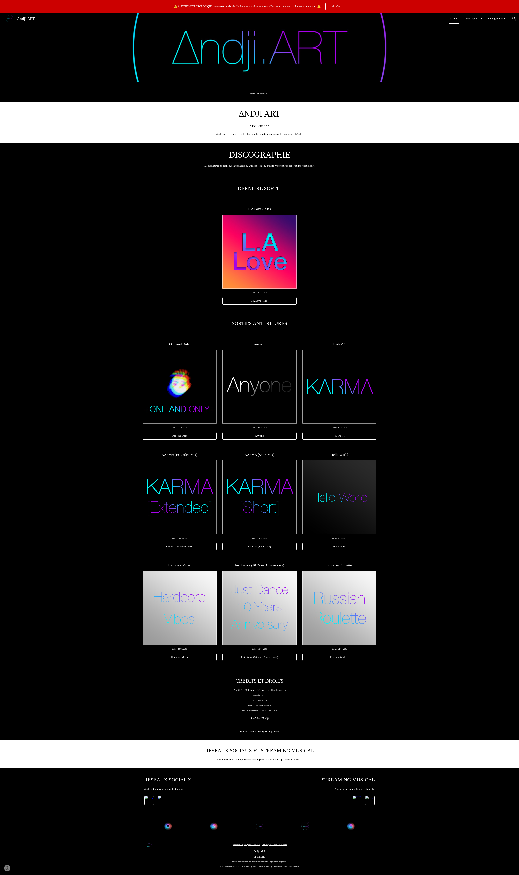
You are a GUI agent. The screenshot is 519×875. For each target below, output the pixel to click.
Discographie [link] (471, 18)
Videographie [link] (495, 18)
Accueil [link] (454, 18)
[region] (259, 6)
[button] (514, 19)
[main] (259, 94)
